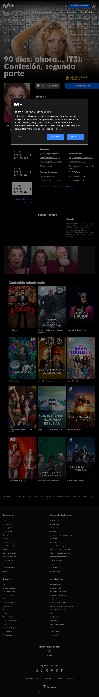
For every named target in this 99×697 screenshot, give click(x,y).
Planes (52, 613)
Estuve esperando (47, 176)
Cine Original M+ (9, 524)
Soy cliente (50, 85)
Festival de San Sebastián (58, 557)
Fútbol (24, 12)
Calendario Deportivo (10, 628)
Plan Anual (53, 620)
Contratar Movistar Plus (58, 602)
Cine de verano (8, 542)
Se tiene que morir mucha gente (61, 535)
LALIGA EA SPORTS (9, 592)
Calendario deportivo (43, 12)
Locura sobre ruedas (75, 430)
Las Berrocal (54, 542)
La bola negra (54, 524)
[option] (17, 260)
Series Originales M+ (10, 553)
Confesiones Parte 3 (77, 180)
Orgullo (5, 571)
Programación (8, 635)
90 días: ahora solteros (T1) (21, 154)
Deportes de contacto (10, 620)
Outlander (53, 531)
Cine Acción (7, 535)
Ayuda (49, 655)
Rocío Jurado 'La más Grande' (60, 549)
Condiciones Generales (58, 595)
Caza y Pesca (54, 567)
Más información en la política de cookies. (41, 129)
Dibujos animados (56, 560)
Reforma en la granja (17, 481)
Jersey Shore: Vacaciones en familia (20, 431)
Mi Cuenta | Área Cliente (58, 592)
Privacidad (59, 678)
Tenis (60, 12)
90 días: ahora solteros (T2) (21, 171)
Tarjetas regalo (55, 631)
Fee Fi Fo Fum (74, 172)
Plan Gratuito (87, 12)
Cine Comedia (8, 531)
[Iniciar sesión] (94, 6)
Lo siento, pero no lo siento (51, 162)
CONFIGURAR (23, 137)
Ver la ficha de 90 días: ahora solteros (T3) (57, 186)
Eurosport (6, 624)
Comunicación (55, 635)
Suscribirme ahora (79, 6)
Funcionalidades (55, 588)
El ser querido (54, 520)
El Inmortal (53, 539)
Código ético (54, 599)
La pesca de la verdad (77, 162)
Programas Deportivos (57, 564)
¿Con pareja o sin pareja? (50, 153)
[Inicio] (9, 5)
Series (6, 12)
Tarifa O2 (53, 628)
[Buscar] (66, 6)
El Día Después (8, 599)
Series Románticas (9, 557)
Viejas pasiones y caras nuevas (81, 158)
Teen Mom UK (72, 381)
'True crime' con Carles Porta (60, 553)
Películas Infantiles (9, 546)
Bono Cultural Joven (57, 624)
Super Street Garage (75, 481)
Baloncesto (7, 606)
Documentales (8, 564)
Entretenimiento (9, 567)
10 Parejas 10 (14, 381)
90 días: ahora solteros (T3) (21, 188)
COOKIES (70, 678)
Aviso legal (48, 678)
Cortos (5, 539)
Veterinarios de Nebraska (48, 481)
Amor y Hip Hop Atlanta (76, 330)
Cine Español (7, 528)
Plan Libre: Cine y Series (58, 610)
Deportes (71, 12)
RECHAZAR (55, 137)
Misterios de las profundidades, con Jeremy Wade (50, 331)
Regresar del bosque (48, 172)
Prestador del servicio (34, 678)
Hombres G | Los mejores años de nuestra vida (66, 546)
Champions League (9, 588)
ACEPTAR (75, 137)
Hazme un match (75, 153)
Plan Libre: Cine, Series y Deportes (61, 606)
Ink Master (13, 330)
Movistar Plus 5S (55, 571)
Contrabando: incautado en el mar (50, 431)
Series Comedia (8, 560)
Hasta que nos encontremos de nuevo (81, 167)
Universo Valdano (9, 602)
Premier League (8, 595)
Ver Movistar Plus (55, 584)
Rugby (5, 613)
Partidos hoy (7, 631)
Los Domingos (54, 528)
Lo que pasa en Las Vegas (50, 158)
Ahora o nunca (46, 166)
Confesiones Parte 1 (77, 176)
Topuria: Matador (9, 617)
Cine (15, 12)
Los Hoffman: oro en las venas (50, 381)
